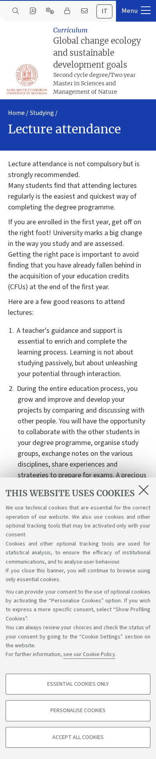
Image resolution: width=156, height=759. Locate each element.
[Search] (15, 11)
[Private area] (67, 11)
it (105, 11)
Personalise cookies (78, 711)
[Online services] (49, 11)
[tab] (104, 11)
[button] (136, 11)
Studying (42, 113)
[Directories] (32, 11)
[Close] (143, 489)
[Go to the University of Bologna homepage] (27, 79)
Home (16, 113)
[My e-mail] (84, 11)
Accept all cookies (78, 737)
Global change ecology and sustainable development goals (97, 60)
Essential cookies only (78, 684)
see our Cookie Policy (89, 654)
